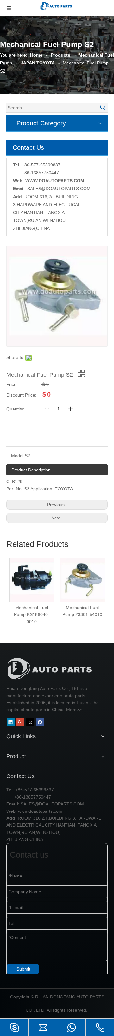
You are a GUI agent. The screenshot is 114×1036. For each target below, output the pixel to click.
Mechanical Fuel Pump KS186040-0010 (31, 614)
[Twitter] (30, 722)
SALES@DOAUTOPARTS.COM (59, 188)
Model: (18, 455)
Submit (23, 969)
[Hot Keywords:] (103, 107)
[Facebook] (40, 722)
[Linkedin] (11, 722)
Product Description (31, 469)
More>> (74, 709)
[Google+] (20, 722)
